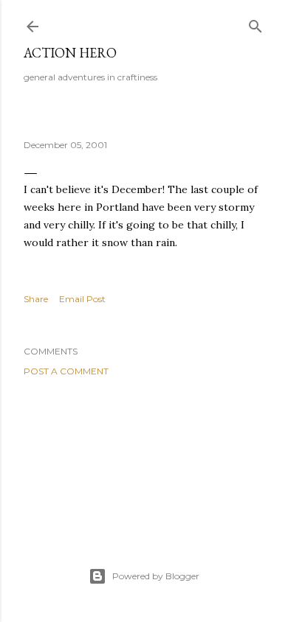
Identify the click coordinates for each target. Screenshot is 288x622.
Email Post (82, 298)
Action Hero (70, 52)
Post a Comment (66, 371)
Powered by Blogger (155, 575)
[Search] (255, 23)
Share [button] (36, 298)
